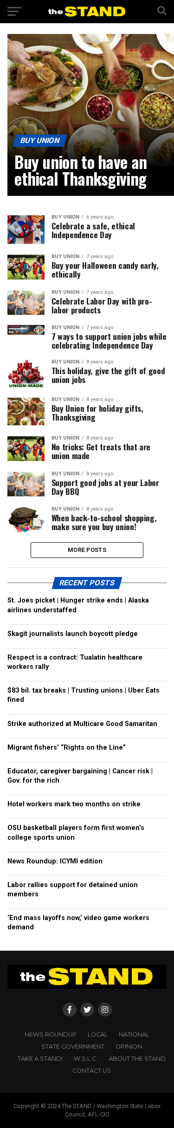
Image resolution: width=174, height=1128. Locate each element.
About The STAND (137, 1058)
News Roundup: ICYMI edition (55, 861)
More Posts (87, 549)
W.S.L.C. (85, 1058)
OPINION (129, 1046)
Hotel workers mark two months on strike (74, 804)
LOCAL (98, 1034)
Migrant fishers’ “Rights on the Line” (66, 748)
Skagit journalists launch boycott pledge (72, 634)
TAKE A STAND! (40, 1058)
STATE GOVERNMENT (72, 1046)
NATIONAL (134, 1034)
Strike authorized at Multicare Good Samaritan (82, 724)
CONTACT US (91, 1070)
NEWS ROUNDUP (51, 1034)
